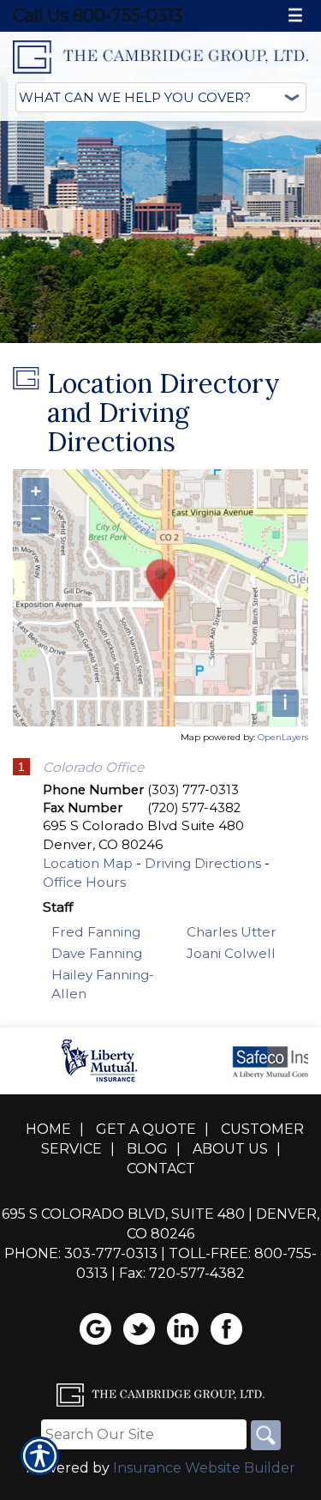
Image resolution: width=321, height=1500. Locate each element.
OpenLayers (283, 737)
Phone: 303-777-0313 (81, 1253)
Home (48, 1129)
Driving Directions (203, 863)
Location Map (88, 863)
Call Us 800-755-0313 (97, 15)
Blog (147, 1149)
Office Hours (84, 882)
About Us (230, 1149)
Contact (161, 1168)
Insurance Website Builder (204, 1468)
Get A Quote (146, 1129)
